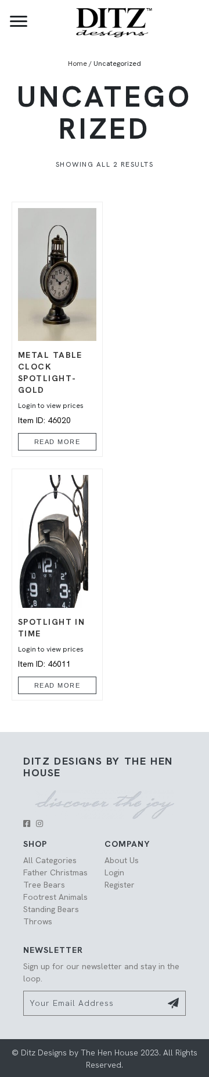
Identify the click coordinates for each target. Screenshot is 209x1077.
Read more (57, 441)
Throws (37, 921)
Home (77, 63)
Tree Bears (44, 884)
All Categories (50, 860)
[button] (26, 823)
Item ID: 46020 (51, 387)
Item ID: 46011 (51, 642)
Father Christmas (55, 872)
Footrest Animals (55, 897)
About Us (122, 860)
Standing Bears (51, 909)
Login (114, 872)
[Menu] (18, 21)
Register (120, 884)
